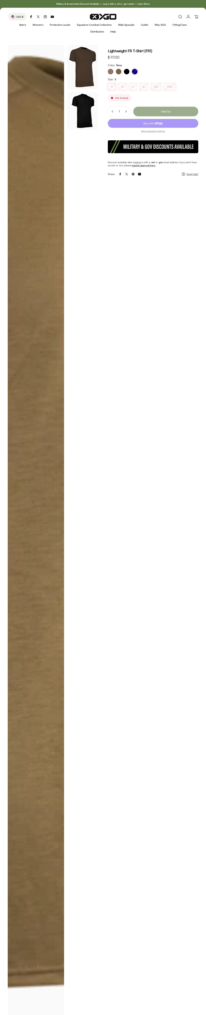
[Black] (126, 71)
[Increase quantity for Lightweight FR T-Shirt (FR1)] (127, 111)
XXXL (170, 86)
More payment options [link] (153, 131)
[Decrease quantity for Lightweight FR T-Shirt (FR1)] (111, 111)
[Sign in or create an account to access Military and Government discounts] (153, 146)
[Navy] (134, 71)
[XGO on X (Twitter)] (38, 16)
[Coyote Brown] (118, 71)
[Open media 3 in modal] (82, 111)
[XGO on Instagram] (45, 16)
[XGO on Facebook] (31, 16)
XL (143, 86)
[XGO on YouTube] (52, 16)
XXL (156, 86)
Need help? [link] (192, 174)
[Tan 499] (110, 71)
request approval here (144, 165)
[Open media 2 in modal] (82, 67)
